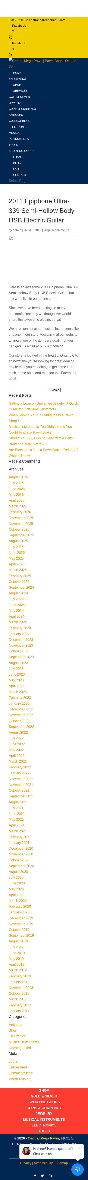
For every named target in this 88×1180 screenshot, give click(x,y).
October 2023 (19, 651)
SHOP (17, 84)
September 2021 (21, 796)
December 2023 (21, 640)
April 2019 (16, 964)
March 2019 (18, 970)
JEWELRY (15, 103)
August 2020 (18, 872)
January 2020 (19, 912)
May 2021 (16, 819)
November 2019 (21, 924)
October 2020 (19, 860)
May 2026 (16, 494)
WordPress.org (20, 1079)
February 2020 (20, 906)
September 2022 (21, 727)
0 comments (60, 230)
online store (47, 298)
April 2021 (16, 825)
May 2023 (16, 680)
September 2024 (21, 587)
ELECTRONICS (18, 127)
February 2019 (20, 976)
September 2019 (21, 935)
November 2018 (21, 988)
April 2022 (16, 756)
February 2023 (20, 698)
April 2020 (16, 895)
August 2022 (18, 732)
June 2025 (17, 552)
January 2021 (19, 843)
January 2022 (19, 773)
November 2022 (21, 715)
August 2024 (18, 593)
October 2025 (19, 529)
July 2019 (16, 947)
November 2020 (21, 854)
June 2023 (17, 674)
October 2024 (19, 581)
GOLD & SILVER (19, 97)
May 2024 (16, 610)
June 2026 (17, 489)
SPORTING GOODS (21, 150)
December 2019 (21, 918)
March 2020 (18, 901)
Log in (13, 1061)
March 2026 (18, 506)
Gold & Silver (44, 1096)
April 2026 (16, 500)
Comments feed (21, 1073)
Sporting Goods (44, 1102)
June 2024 (17, 605)
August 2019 (18, 941)
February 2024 (20, 628)
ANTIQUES (16, 114)
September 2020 (21, 866)
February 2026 (20, 512)
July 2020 (16, 877)
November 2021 (21, 785)
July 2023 (16, 669)
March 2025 (18, 570)
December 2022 (21, 709)
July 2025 (16, 547)
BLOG (17, 163)
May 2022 (16, 750)
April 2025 (16, 564)
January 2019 (19, 982)
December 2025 (21, 518)
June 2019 (17, 953)
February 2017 (20, 1005)
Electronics (17, 1036)
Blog (47, 230)
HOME (17, 72)
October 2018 (19, 993)
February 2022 (20, 767)
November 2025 (21, 523)
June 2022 (17, 744)
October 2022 (19, 721)
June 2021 (17, 814)
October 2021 (19, 790)
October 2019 (19, 930)
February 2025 (20, 576)
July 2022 (16, 738)
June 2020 (17, 883)
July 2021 (16, 808)
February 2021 (20, 837)
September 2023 (21, 657)
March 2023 (18, 692)
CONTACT (19, 175)
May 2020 (16, 889)
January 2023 (19, 703)
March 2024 (18, 622)
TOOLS (13, 145)
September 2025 (21, 535)
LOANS (18, 157)
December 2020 (21, 848)
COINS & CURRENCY (23, 108)
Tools (44, 1131)
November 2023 (21, 645)
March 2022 (18, 761)
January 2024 (19, 634)
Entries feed (18, 1067)
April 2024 (16, 616)
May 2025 (16, 558)
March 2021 (18, 831)
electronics (17, 314)
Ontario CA (68, 355)
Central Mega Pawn (43, 1138)
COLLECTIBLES (19, 120)
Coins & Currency (44, 1108)
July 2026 (16, 483)
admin (17, 230)
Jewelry (44, 1114)
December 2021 (21, 779)
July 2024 (16, 599)
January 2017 (19, 1011)
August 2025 (18, 541)
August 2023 (18, 663)
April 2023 (16, 686)
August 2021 (18, 802)
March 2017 (18, 999)
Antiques (15, 1024)
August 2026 (18, 477)
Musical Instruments (24, 1042)
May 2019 (16, 959)
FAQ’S (17, 169)
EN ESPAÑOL (17, 78)
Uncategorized (20, 1048)
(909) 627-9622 (51, 346)
